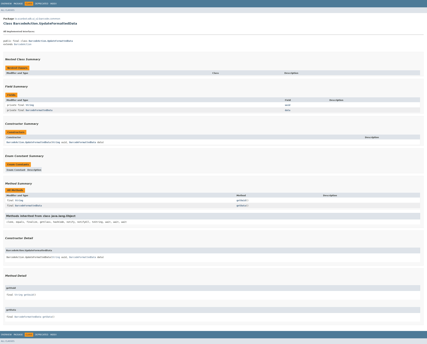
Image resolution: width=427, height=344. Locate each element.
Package (18, 4)
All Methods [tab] (15, 190)
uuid (287, 105)
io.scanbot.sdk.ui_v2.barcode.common (37, 18)
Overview (6, 4)
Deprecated (41, 4)
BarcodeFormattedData (39, 110)
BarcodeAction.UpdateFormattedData (51, 41)
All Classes (8, 10)
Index (53, 4)
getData (241, 205)
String (30, 105)
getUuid (241, 200)
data (287, 110)
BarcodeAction (22, 44)
